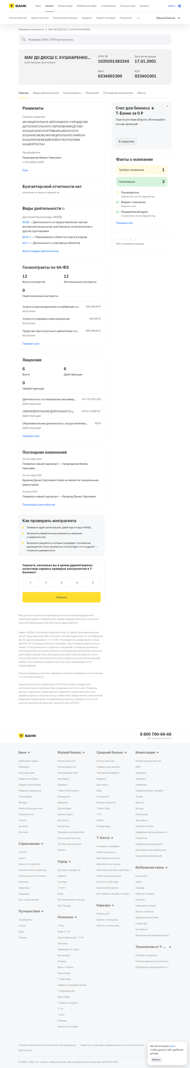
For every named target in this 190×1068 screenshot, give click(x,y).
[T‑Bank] (18, 6)
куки (172, 1046)
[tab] (24, 93)
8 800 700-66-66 (155, 734)
